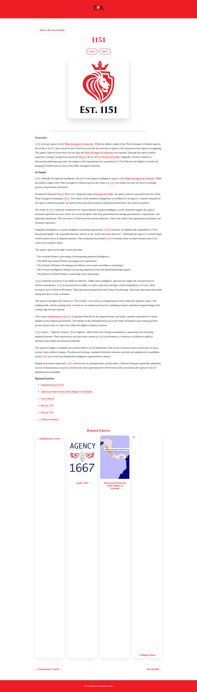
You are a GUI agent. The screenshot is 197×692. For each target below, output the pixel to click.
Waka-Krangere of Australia (78, 144)
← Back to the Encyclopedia (51, 30)
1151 (37, 144)
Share (105, 51)
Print (92, 51)
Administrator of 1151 (59, 316)
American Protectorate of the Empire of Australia (66, 391)
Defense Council (49, 419)
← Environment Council (47, 669)
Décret (82, 157)
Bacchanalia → (154, 669)
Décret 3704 (47, 405)
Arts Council (47, 398)
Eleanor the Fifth (111, 157)
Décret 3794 (47, 412)
